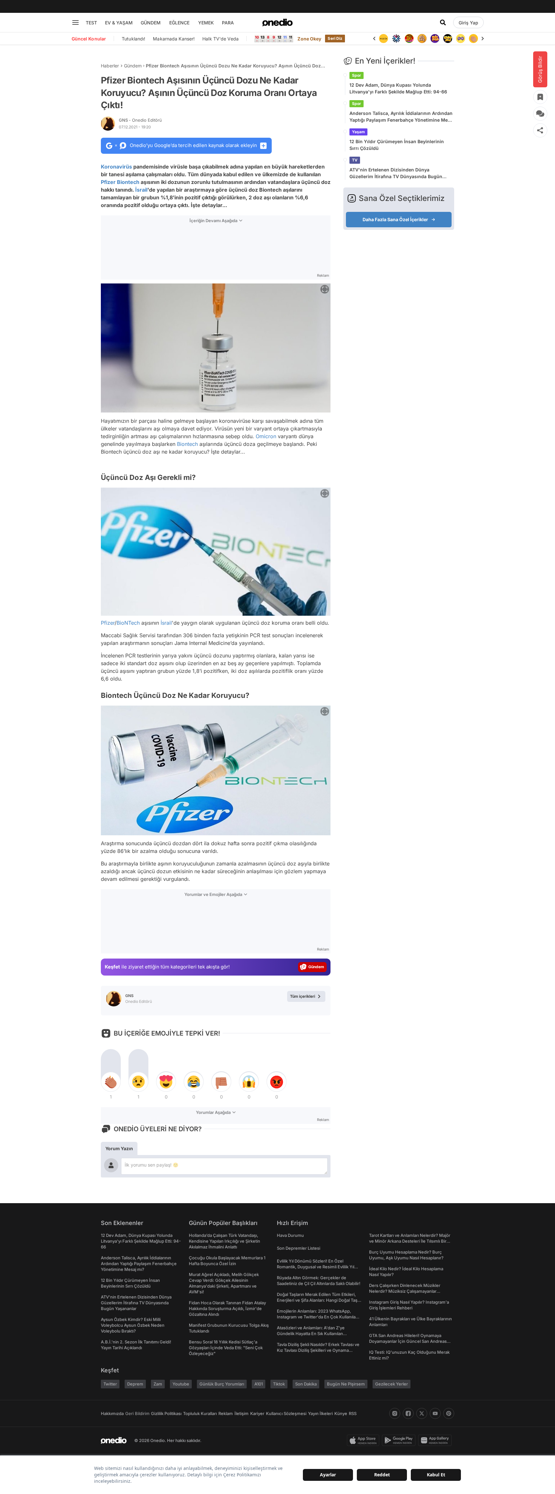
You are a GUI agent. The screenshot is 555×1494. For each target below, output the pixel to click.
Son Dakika (306, 1383)
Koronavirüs (116, 166)
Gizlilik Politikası (166, 1413)
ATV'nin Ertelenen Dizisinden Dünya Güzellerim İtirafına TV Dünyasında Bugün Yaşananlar (395, 173)
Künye (340, 1413)
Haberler (110, 65)
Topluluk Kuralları (200, 1413)
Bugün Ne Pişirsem (346, 1383)
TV (354, 160)
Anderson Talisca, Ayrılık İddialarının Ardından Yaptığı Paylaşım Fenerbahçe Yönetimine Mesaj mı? (401, 116)
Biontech (128, 182)
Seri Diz (335, 38)
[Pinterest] (448, 1413)
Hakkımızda (112, 1413)
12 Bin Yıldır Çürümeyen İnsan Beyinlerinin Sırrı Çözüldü (396, 145)
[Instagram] (394, 1413)
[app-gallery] (436, 1440)
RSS (353, 1413)
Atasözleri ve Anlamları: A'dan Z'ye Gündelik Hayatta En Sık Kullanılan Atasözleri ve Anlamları (311, 1333)
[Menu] (75, 22)
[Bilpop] (434, 38)
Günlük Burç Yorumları (221, 1383)
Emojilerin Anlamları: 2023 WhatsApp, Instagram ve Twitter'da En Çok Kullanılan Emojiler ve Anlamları (317, 1316)
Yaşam (358, 131)
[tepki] (111, 1082)
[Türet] (409, 38)
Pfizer (108, 182)
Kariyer (257, 1413)
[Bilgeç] (422, 38)
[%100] (383, 38)
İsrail (141, 190)
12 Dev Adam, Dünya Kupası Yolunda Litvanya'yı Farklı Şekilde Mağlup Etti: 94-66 (398, 88)
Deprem (135, 1383)
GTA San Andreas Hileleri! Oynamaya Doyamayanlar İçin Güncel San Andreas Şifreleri (408, 1341)
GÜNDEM (151, 22)
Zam (158, 1383)
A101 (258, 1383)
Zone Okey (309, 38)
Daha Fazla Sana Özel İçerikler (395, 219)
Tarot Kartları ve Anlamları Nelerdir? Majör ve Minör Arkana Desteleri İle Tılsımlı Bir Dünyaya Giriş (409, 1241)
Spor (356, 75)
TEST (91, 22)
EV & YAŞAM (119, 22)
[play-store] (400, 1440)
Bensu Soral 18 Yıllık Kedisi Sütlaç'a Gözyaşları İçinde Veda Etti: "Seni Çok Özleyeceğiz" (226, 1347)
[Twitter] (421, 1413)
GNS (140, 120)
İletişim (241, 1413)
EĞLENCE (179, 22)
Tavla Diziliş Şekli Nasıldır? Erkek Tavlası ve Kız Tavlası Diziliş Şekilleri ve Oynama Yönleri (318, 1350)
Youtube (180, 1383)
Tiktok (279, 1383)
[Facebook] (408, 1413)
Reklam (225, 1413)
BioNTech (128, 623)
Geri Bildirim (137, 1413)
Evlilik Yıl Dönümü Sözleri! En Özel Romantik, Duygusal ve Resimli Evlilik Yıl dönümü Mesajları (315, 1266)
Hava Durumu (290, 1235)
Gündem (133, 65)
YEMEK (206, 22)
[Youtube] (435, 1413)
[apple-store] (364, 1440)
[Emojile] (447, 38)
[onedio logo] (277, 22)
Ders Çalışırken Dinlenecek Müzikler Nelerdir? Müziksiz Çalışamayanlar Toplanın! (404, 1291)
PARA (228, 22)
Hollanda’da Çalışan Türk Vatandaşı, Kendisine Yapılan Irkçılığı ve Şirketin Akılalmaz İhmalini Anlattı (224, 1241)
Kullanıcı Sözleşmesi (286, 1413)
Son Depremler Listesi (298, 1248)
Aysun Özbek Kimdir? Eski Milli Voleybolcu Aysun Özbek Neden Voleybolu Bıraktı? (132, 1325)
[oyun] (460, 38)
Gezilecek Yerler (391, 1383)
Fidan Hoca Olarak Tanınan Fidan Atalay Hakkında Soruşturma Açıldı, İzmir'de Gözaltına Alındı (227, 1308)
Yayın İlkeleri (320, 1413)
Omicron (266, 436)
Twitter (110, 1383)
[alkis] (473, 38)
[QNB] (396, 38)
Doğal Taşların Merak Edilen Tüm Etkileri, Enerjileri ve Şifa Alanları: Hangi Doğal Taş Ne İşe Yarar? (317, 1300)
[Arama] (443, 22)
